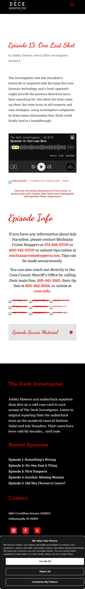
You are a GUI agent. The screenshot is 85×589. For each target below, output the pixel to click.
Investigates (59, 55)
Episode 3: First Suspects (27, 471)
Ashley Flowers (22, 55)
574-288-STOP (56, 245)
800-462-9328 (37, 286)
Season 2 (14, 60)
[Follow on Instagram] (13, 530)
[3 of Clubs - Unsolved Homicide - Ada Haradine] (42, 183)
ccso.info (42, 291)
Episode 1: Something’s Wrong (32, 459)
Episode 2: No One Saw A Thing (32, 465)
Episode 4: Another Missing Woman (36, 477)
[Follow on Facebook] (25, 530)
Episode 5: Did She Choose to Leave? (36, 483)
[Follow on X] (37, 530)
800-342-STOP (22, 250)
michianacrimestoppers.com (34, 256)
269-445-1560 (48, 281)
